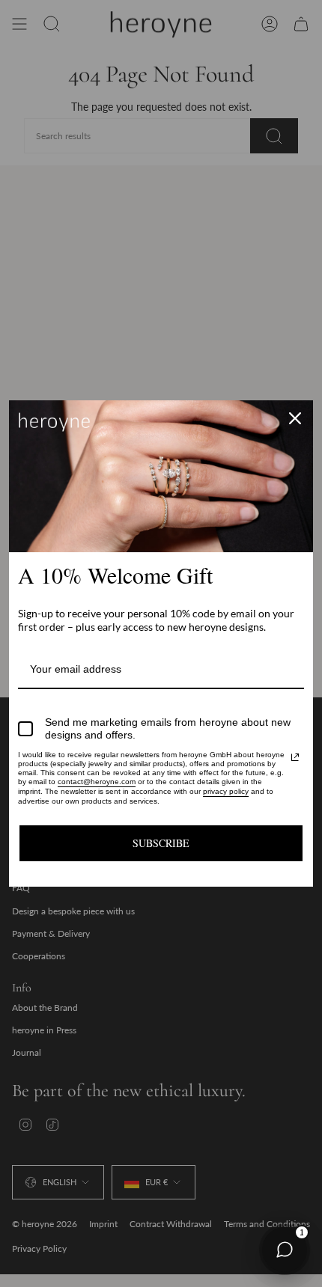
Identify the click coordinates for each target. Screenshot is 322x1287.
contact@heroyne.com (97, 781)
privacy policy (226, 791)
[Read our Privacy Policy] (295, 757)
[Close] (295, 418)
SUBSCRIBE (161, 843)
